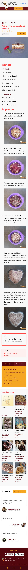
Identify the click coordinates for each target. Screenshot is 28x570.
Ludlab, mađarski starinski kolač (21, 405)
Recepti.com (3, 559)
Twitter (9, 563)
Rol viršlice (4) (8, 384)
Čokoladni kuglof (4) (7, 450)
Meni (14, 568)
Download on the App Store (9, 554)
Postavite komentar (20, 492)
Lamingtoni (7, 427)
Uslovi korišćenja (22, 558)
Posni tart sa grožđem (11, 378)
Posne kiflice (8, 375)
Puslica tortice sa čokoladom (21, 450)
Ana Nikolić (12, 23)
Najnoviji (7, 364)
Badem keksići (21, 472)
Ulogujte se (18, 8)
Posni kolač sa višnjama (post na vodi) (14, 372)
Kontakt (13, 560)
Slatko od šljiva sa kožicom (12, 381)
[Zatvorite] (1, 3)
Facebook (5, 563)
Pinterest (24, 563)
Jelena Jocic (12, 539)
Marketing (7, 560)
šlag (16, 353)
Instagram (19, 563)
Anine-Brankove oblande (21, 427)
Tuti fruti (7, 405)
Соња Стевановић (14, 509)
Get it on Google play (19, 554)
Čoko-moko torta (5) (10, 369)
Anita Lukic (16, 524)
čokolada (8, 353)
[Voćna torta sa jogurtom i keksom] (15, 132)
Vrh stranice (13, 550)
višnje (7, 355)
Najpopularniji (20, 364)
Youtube (14, 563)
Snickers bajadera (7, 472)
